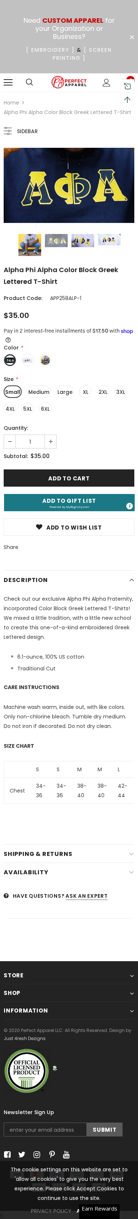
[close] (131, 37)
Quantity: (16, 428)
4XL (10, 409)
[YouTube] (65, 1155)
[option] (69, 185)
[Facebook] (6, 1155)
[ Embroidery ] (50, 50)
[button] (69, 502)
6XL (45, 409)
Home (11, 102)
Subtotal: (16, 456)
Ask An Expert (86, 896)
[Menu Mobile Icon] (8, 82)
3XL (120, 392)
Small (12, 392)
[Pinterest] (50, 1155)
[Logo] (69, 82)
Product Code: (23, 298)
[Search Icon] (29, 82)
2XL (103, 392)
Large (64, 392)
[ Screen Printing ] (82, 54)
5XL (27, 409)
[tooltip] (129, 506)
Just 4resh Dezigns (25, 1038)
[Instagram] (35, 1155)
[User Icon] (106, 83)
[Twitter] (20, 1155)
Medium (38, 392)
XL (85, 392)
